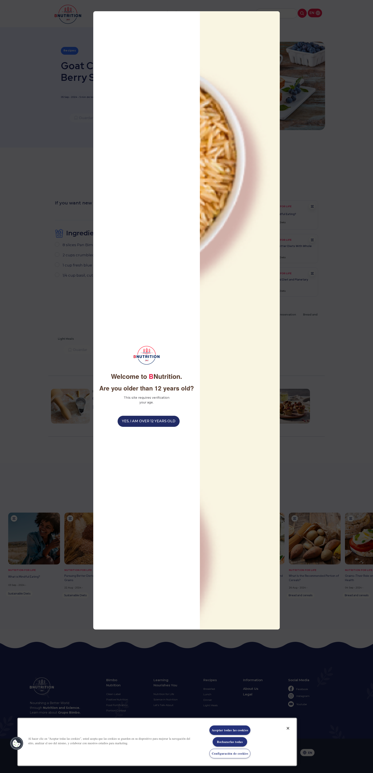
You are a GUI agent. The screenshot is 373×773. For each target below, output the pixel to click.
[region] (157, 742)
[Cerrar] (288, 728)
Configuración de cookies (230, 753)
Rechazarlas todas (230, 742)
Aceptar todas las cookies (230, 730)
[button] (17, 743)
